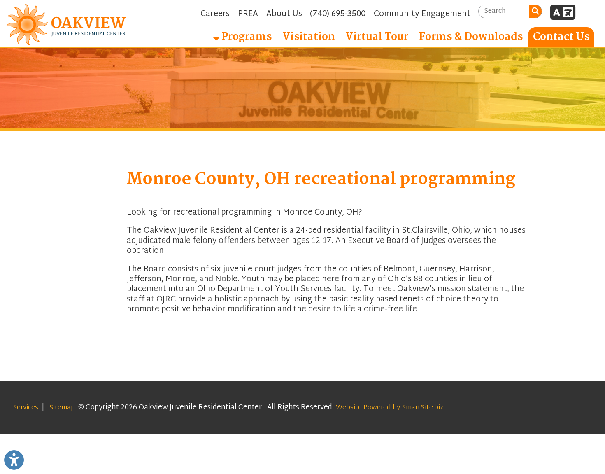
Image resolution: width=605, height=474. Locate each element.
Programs (245, 37)
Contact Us (561, 37)
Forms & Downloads (471, 37)
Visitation (308, 37)
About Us (284, 14)
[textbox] (504, 11)
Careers (215, 14)
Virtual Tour (376, 37)
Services (25, 408)
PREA (248, 14)
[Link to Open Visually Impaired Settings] (14, 460)
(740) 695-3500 (337, 14)
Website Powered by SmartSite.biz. (390, 408)
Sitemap (62, 408)
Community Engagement (422, 14)
